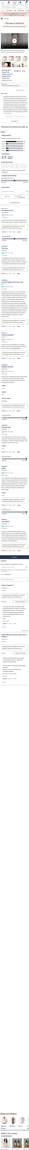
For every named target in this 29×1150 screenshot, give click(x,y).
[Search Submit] (26, 6)
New (15, 10)
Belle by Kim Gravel (7, 80)
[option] (14, 14)
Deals (2, 10)
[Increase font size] (25, 89)
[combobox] (13, 6)
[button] (3, 3)
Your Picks (9, 10)
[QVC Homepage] (1, 19)
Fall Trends (21, 10)
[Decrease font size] (27, 89)
